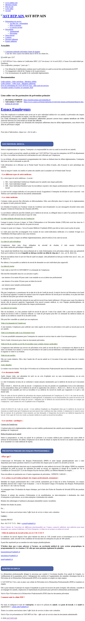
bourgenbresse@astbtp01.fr (10, 552)
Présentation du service (13, 21)
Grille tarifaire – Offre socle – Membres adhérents (18, 84)
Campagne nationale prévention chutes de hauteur (22, 52)
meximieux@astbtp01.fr (9, 556)
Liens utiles (9, 9)
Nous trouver (9, 35)
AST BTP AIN (12, 618)
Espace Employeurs (16, 109)
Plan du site (9, 7)
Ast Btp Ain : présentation (19, 23)
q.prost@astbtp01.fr (29, 523)
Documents (9, 29)
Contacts (8, 37)
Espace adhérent (11, 41)
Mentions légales (11, 5)
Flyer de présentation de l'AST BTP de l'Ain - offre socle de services (25, 86)
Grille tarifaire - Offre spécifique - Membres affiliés (18, 82)
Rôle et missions (15, 25)
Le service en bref (16, 27)
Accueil (8, 11)
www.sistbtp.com (11, 3)
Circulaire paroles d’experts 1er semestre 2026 (17, 87)
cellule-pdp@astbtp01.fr (20, 607)
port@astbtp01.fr (7, 559)
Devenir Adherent (11, 39)
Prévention (13, 33)
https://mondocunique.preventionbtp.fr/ (37, 100)
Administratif (14, 31)
